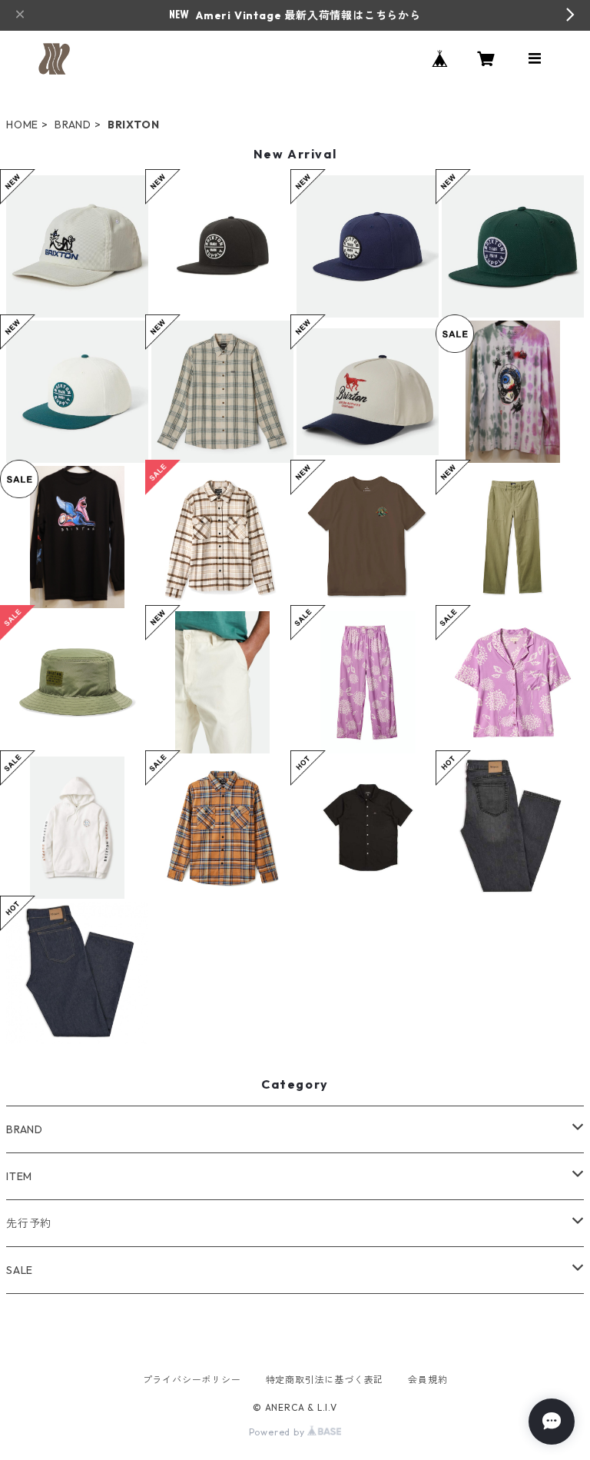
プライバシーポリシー (192, 1379)
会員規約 (427, 1379)
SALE (19, 1270)
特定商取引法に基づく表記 (325, 1379)
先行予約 (28, 1223)
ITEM (19, 1176)
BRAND (73, 124)
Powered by (278, 1432)
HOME (22, 124)
